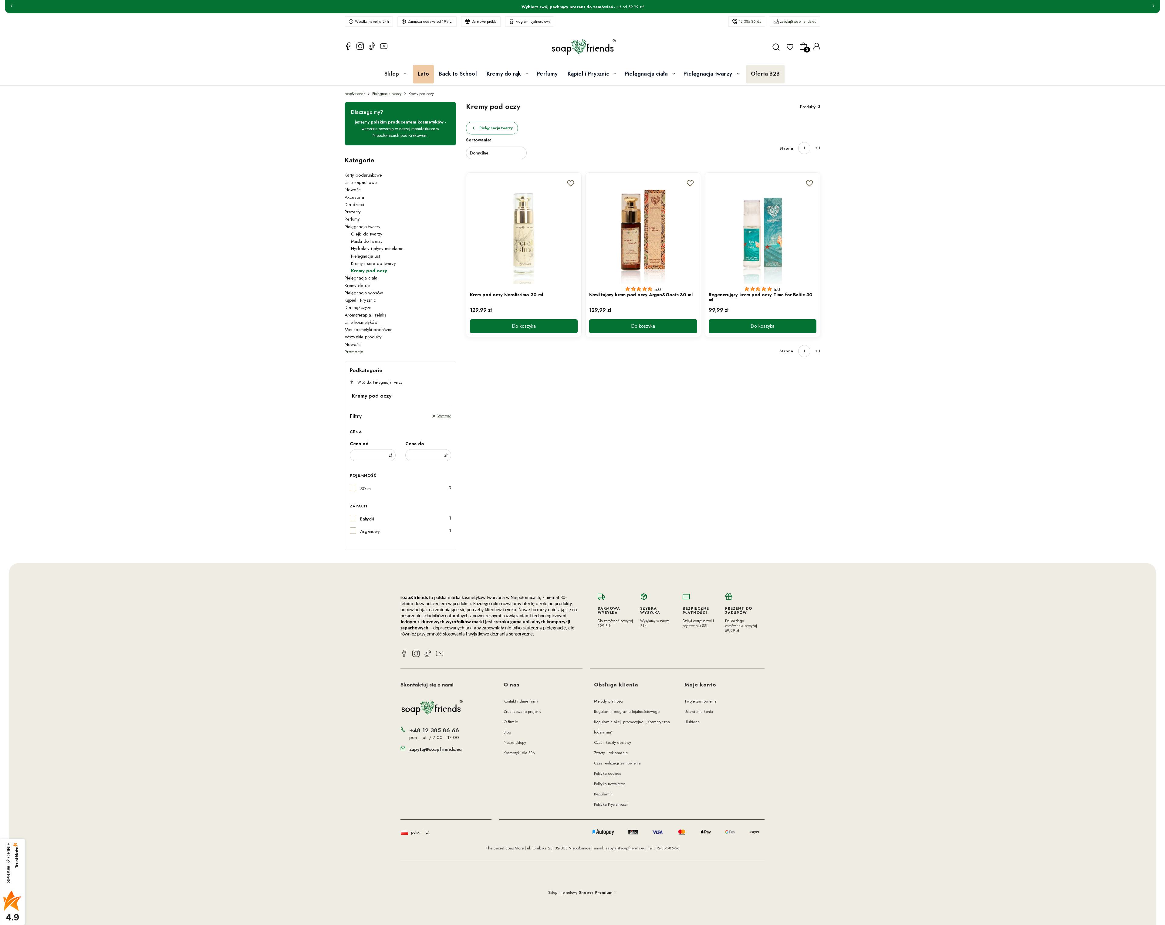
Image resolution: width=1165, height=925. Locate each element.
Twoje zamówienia (700, 701)
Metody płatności (608, 701)
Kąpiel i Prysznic (360, 300)
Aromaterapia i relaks (365, 315)
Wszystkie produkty (363, 337)
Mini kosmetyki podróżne (369, 329)
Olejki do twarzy (366, 234)
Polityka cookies (607, 773)
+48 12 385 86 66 (434, 730)
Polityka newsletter (609, 784)
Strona (786, 148)
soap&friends (355, 94)
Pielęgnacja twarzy (386, 94)
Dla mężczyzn (358, 307)
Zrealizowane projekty (522, 711)
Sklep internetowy (580, 892)
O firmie (511, 722)
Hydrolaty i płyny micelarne (377, 248)
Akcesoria (354, 197)
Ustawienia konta (698, 711)
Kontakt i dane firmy (521, 701)
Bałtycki (367, 519)
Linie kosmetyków (361, 322)
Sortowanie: (478, 140)
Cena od (359, 444)
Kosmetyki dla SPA (519, 753)
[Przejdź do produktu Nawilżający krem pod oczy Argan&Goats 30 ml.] (643, 230)
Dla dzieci (354, 204)
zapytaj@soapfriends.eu (798, 21)
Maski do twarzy (367, 241)
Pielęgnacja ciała (361, 278)
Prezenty (353, 211)
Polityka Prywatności (611, 804)
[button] (571, 183)
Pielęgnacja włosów (364, 293)
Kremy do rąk (357, 285)
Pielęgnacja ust (365, 256)
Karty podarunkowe (363, 175)
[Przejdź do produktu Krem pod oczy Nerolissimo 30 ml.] (524, 230)
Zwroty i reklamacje (611, 753)
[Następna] (1153, 6)
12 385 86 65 (750, 21)
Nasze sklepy (515, 742)
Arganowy (370, 531)
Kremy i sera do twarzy (373, 263)
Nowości (353, 189)
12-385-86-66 (668, 848)
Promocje (354, 351)
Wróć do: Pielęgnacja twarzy (379, 382)
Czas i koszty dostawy (612, 742)
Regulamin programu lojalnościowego (627, 711)
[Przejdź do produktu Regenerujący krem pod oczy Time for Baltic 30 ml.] (762, 230)
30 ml (366, 489)
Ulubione (692, 722)
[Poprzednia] (11, 6)
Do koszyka (524, 326)
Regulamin (603, 794)
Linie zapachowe (361, 182)
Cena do (414, 444)
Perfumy (352, 219)
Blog (507, 732)
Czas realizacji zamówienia (617, 763)
